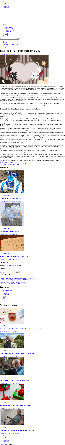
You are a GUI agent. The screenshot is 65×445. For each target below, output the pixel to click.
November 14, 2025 (15, 201)
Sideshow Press (13, 15)
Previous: (13, 163)
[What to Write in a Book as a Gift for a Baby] (12, 250)
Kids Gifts (8, 31)
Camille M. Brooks (5, 54)
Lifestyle (5, 299)
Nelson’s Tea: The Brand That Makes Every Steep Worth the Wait (17, 278)
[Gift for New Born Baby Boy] (12, 225)
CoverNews (4, 444)
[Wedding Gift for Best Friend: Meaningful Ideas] (12, 399)
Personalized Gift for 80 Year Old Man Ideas (12, 281)
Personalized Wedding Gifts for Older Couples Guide (14, 279)
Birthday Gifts (9, 28)
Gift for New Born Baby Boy (9, 231)
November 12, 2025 (15, 259)
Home (4, 2)
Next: (10, 164)
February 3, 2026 (14, 408)
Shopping (5, 4)
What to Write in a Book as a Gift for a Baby (14, 256)
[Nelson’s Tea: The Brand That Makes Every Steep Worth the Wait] (12, 323)
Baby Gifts (9, 27)
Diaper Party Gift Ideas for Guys (10, 198)
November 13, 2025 (15, 234)
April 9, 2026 (13, 332)
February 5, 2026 (14, 356)
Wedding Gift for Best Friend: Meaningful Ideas (13, 282)
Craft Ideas (6, 6)
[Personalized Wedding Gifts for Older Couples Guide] (12, 348)
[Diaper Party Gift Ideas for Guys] (12, 193)
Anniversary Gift (10, 30)
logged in (9, 265)
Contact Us (6, 7)
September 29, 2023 (15, 54)
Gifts (4, 3)
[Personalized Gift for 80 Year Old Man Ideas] (12, 374)
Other (4, 300)
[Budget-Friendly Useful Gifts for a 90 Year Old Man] (12, 424)
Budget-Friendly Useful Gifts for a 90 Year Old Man (14, 283)
